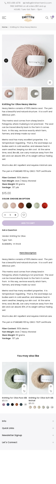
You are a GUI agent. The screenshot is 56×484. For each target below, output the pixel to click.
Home (4, 27)
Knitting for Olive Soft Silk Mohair (41, 399)
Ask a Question (9, 230)
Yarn (10, 240)
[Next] (50, 61)
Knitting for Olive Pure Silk (14, 397)
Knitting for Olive (18, 236)
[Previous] (6, 61)
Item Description (28, 253)
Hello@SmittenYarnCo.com (39, 3)
